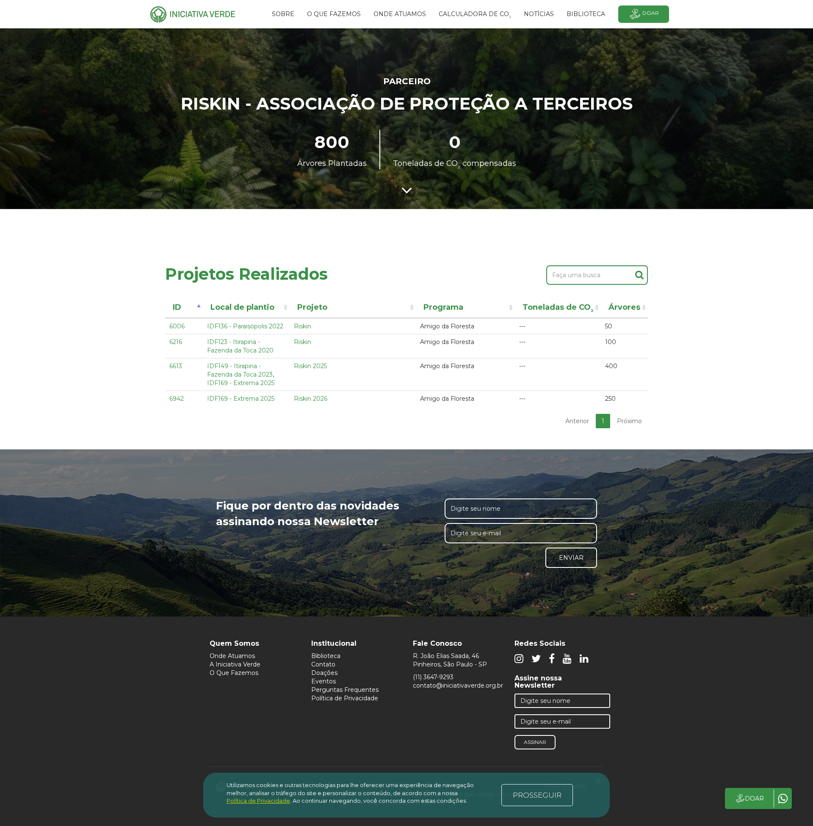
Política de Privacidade (344, 698)
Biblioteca (325, 656)
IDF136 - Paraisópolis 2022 (245, 326)
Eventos (323, 681)
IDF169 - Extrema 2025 (240, 383)
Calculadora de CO (475, 15)
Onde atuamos (399, 14)
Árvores (624, 307)
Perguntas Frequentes (345, 690)
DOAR (754, 798)
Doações (324, 673)
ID (177, 307)
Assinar (535, 742)
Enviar (571, 558)
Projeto (312, 307)
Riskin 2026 (310, 398)
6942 (176, 398)
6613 (175, 366)
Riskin (302, 326)
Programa (443, 307)
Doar (650, 13)
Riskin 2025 (310, 366)
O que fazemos (334, 14)
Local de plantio (242, 307)
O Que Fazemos (234, 673)
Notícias (539, 14)
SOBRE (283, 14)
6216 (175, 342)
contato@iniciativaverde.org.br (458, 685)
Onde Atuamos (232, 656)
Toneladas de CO (558, 309)
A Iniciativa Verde (235, 664)
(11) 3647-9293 (433, 677)
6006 (177, 326)
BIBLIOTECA (586, 14)
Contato (323, 664)
